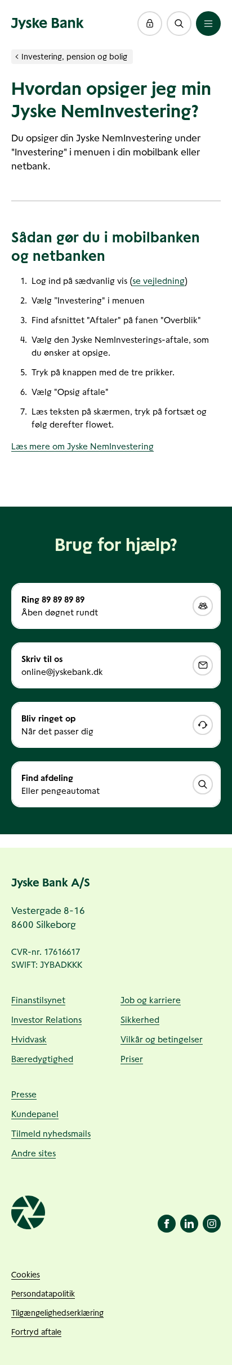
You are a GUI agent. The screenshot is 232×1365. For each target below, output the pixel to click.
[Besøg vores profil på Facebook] (167, 1224)
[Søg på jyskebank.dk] (179, 23)
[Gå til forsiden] (47, 23)
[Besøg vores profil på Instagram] (212, 1224)
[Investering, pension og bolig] (16, 56)
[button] (149, 23)
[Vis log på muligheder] (149, 23)
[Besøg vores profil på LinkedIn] (189, 1224)
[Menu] (208, 23)
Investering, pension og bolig (74, 57)
